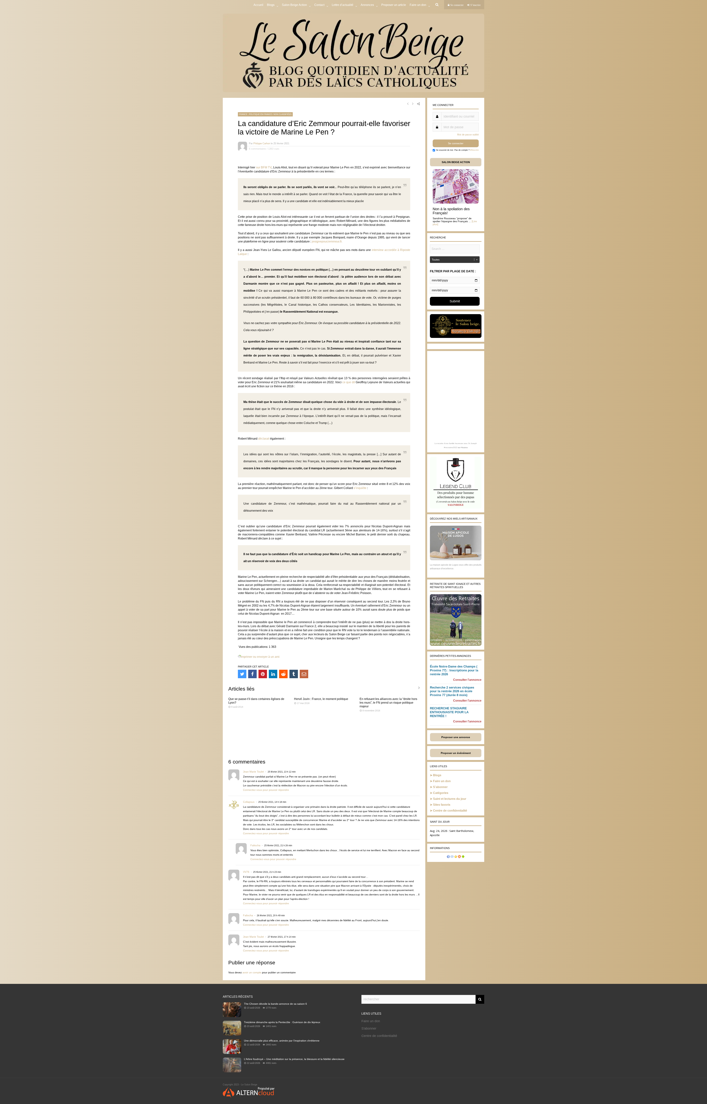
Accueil (258, 4)
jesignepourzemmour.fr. (327, 241)
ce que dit (348, 382)
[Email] (304, 674)
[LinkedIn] (273, 674)
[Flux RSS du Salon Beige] (459, 857)
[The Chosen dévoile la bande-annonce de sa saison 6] (232, 1016)
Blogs (271, 4)
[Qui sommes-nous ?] (448, 857)
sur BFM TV (264, 167)
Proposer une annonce (455, 737)
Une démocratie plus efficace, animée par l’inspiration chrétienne (281, 1040)
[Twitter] (242, 674)
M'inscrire (474, 150)
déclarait (263, 438)
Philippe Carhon (261, 143)
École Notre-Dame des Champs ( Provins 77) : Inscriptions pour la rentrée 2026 (454, 670)
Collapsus (248, 801)
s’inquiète (360, 488)
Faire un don (442, 781)
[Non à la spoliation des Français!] (456, 202)
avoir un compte (251, 972)
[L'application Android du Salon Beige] (463, 857)
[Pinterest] (262, 674)
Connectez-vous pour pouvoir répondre (266, 789)
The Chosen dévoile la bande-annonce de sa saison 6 (275, 1003)
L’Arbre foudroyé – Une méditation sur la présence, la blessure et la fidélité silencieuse (294, 1059)
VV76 (246, 871)
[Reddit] (283, 674)
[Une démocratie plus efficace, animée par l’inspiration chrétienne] (232, 1053)
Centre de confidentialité (450, 810)
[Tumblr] (293, 674)
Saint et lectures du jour (449, 798)
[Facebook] (252, 674)
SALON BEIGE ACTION (456, 162)
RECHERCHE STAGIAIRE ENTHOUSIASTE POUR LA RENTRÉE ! (449, 712)
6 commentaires (257, 148)
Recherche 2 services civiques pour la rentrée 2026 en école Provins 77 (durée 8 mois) (452, 691)
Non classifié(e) (283, 114)
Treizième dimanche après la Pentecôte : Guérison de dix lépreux (282, 1022)
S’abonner (440, 787)
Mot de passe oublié (468, 134)
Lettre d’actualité (342, 4)
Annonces (367, 4)
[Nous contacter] (452, 857)
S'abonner (368, 1028)
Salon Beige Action (294, 4)
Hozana (464, 447)
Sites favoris (441, 804)
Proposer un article (393, 4)
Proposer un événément (456, 753)
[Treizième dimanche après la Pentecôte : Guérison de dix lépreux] (232, 1034)
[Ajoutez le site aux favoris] (455, 857)
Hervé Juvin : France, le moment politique (321, 699)
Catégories (440, 792)
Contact (319, 4)
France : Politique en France (255, 114)
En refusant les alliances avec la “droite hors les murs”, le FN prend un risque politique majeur (388, 702)
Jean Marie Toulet (253, 771)
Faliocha (255, 845)
